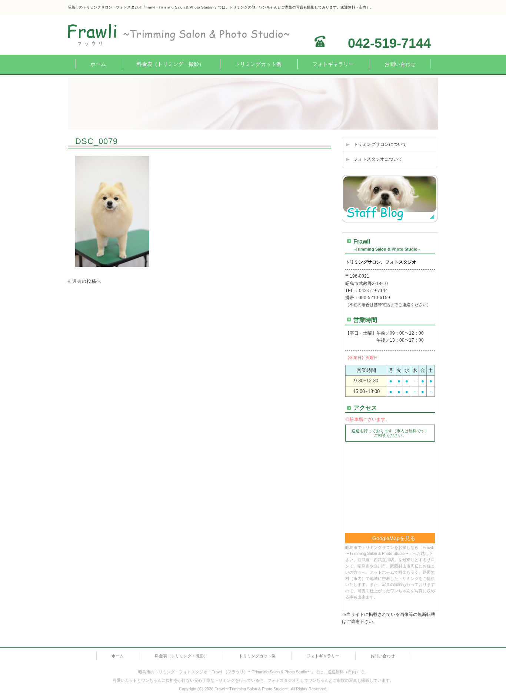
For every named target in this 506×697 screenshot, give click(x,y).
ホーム (98, 64)
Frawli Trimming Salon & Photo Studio (142, 34)
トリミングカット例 (258, 64)
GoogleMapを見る (393, 538)
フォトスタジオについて (377, 159)
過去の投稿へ (86, 281)
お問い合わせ (400, 64)
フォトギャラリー (333, 64)
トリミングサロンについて (380, 144)
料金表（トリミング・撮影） (170, 64)
